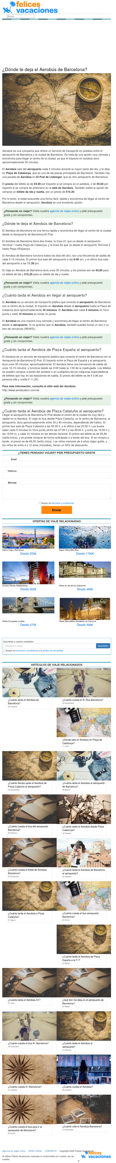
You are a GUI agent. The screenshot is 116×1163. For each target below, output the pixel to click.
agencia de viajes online (64, 211)
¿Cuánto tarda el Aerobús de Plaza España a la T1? (81, 958)
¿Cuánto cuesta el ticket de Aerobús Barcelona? (27, 871)
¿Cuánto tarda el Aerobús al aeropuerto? (77, 1044)
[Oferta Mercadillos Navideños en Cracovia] (85, 611)
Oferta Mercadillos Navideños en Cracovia (77, 621)
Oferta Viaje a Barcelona (13, 549)
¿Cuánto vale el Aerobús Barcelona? (82, 1126)
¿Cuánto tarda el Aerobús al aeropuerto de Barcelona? (83, 784)
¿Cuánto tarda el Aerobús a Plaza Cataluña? (26, 915)
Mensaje (12, 482)
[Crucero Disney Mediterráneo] (28, 579)
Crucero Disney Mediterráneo (15, 585)
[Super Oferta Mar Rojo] (85, 545)
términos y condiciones (63, 503)
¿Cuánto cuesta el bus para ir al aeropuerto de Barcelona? (25, 1128)
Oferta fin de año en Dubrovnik (72, 585)
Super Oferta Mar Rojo (69, 549)
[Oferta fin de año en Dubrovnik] (85, 569)
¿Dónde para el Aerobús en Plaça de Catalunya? (82, 741)
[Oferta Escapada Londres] (28, 604)
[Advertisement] (56, 44)
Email (14, 459)
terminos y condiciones (27, 650)
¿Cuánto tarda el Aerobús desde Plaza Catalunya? (83, 828)
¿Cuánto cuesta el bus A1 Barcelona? (28, 1043)
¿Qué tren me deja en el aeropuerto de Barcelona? (83, 1001)
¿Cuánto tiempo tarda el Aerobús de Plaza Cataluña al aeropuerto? (27, 784)
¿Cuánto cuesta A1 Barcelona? (25, 1086)
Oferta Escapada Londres (13, 621)
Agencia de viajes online (13, 1150)
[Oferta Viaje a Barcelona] (28, 538)
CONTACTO (51, 1150)
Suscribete (103, 645)
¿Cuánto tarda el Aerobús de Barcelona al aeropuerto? (83, 871)
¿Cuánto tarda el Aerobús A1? (24, 1000)
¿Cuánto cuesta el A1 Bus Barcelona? (82, 700)
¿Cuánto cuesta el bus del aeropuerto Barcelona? (28, 828)
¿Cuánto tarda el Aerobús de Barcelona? (23, 701)
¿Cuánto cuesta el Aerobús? (77, 1086)
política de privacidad (53, 650)
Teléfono (12, 470)
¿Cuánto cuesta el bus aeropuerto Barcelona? (80, 914)
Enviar (56, 510)
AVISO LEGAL (35, 1150)
